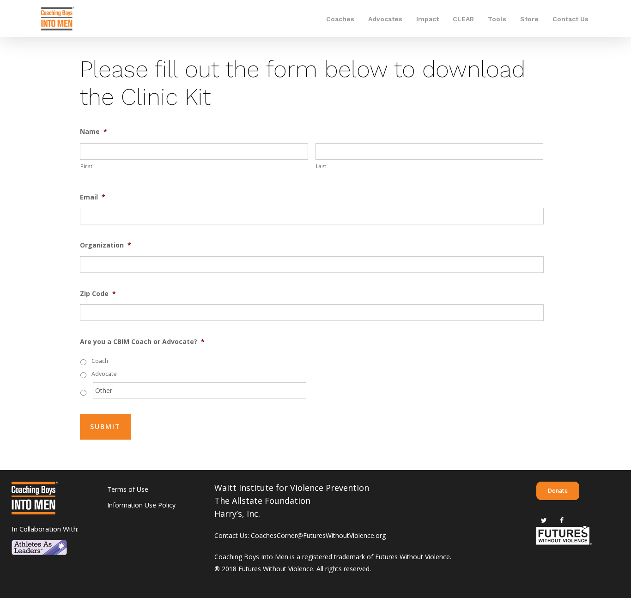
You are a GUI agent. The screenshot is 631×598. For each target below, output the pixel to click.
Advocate (104, 374)
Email (92, 197)
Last (321, 166)
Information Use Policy (141, 505)
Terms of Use (127, 489)
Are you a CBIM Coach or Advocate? (142, 342)
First (86, 166)
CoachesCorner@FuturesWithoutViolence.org (318, 535)
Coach (99, 361)
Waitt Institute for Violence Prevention (291, 487)
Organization (105, 245)
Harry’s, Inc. (237, 513)
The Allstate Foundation (262, 500)
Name (93, 131)
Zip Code (98, 294)
